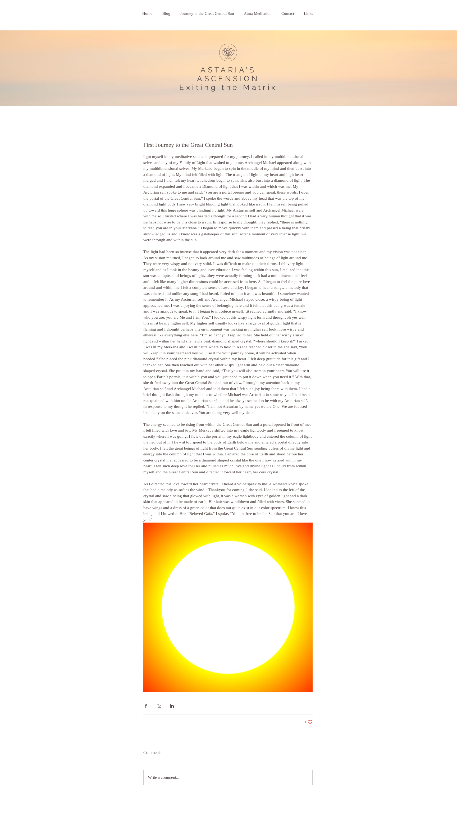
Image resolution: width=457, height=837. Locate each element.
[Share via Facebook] (145, 705)
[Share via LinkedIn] (171, 705)
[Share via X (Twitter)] (158, 705)
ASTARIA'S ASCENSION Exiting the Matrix (228, 79)
